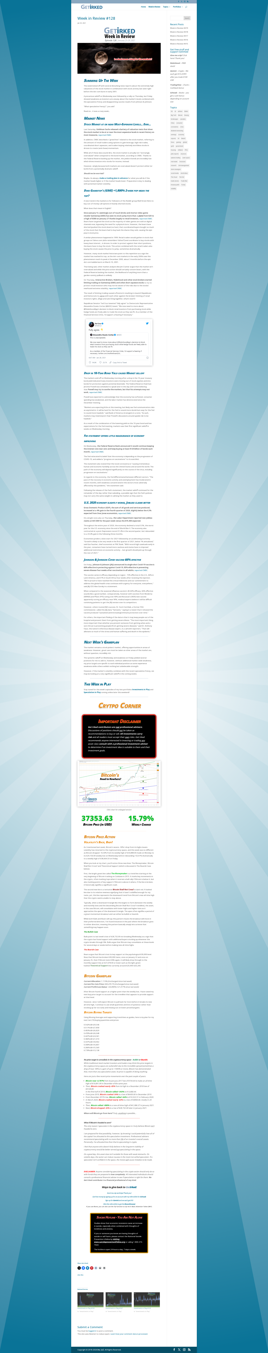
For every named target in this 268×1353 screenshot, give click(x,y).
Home (143, 7)
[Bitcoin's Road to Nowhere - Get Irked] (119, 806)
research (173, 165)
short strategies (176, 169)
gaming (178, 142)
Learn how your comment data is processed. (129, 1334)
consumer (179, 123)
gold (172, 146)
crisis (182, 127)
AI (175, 111)
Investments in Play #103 (86, 1308)
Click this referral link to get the (119, 1204)
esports (173, 138)
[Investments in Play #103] (90, 1299)
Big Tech (173, 115)
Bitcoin (180, 115)
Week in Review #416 (179, 40)
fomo (172, 142)
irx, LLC (100, 1349)
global (185, 142)
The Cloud (174, 177)
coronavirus (174, 127)
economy (181, 134)
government (179, 146)
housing (173, 150)
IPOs (186, 150)
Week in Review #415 (179, 44)
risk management (183, 165)
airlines (180, 111)
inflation (180, 150)
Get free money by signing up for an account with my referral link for (119, 1197)
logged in (92, 1331)
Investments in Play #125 (142, 1308)
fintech (183, 138)
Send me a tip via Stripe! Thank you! (119, 1193)
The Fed (181, 177)
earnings (173, 134)
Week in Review (154, 7)
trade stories (175, 181)
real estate (174, 161)
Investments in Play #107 (114, 1308)
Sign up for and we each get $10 (119, 1200)
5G (172, 111)
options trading (175, 158)
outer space (186, 158)
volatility (173, 188)
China (172, 123)
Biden (186, 111)
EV (178, 138)
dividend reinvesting (177, 131)
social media (175, 173)
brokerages (174, 119)
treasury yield (175, 185)
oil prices (183, 154)
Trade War (184, 181)
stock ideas (184, 173)
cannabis (183, 119)
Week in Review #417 (179, 36)
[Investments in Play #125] (147, 1299)
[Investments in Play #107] (119, 1299)
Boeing (186, 115)
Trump (183, 185)
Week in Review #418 (179, 32)
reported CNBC (104, 135)
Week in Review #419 (179, 28)
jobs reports (175, 154)
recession (182, 161)
